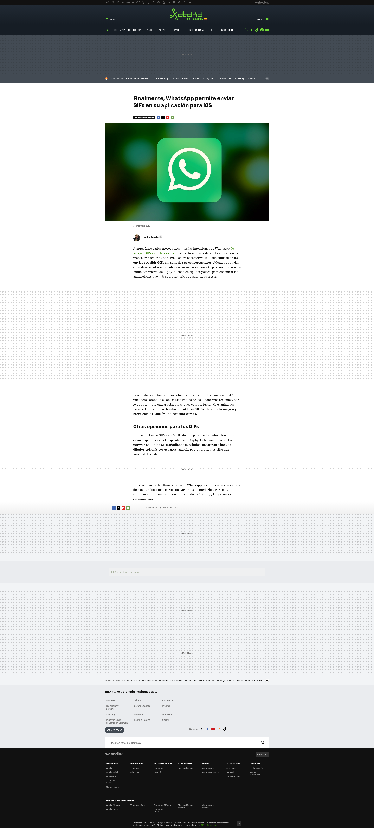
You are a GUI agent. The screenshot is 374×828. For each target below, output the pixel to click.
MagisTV (224, 680)
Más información (209, 825)
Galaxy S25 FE (209, 78)
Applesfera (111, 776)
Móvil (162, 30)
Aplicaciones (150, 507)
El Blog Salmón (256, 768)
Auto (150, 30)
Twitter (246, 30)
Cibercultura (195, 30)
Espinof (157, 772)
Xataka (109, 768)
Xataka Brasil (112, 809)
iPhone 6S (167, 714)
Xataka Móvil (112, 772)
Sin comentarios (146, 117)
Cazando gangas (142, 705)
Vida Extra (134, 772)
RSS (219, 728)
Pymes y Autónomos (255, 773)
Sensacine (159, 768)
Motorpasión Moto (210, 772)
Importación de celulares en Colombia (117, 721)
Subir (260, 754)
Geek (212, 30)
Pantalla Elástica (142, 719)
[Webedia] (114, 753)
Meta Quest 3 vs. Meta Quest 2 (202, 680)
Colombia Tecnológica (127, 30)
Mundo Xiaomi (112, 786)
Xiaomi (165, 719)
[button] (152, 237)
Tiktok (257, 30)
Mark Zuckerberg (160, 78)
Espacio (176, 30)
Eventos (166, 705)
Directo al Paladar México (186, 806)
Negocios (227, 30)
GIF (179, 507)
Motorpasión (208, 768)
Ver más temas (114, 730)
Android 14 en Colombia (172, 680)
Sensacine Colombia (159, 810)
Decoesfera (231, 772)
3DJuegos (134, 768)
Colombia (138, 714)
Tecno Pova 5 (151, 680)
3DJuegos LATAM (137, 805)
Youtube (267, 30)
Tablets (137, 700)
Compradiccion (233, 776)
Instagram (262, 30)
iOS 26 (196, 78)
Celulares (110, 700)
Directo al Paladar (186, 768)
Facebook (251, 30)
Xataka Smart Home (112, 781)
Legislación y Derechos (112, 707)
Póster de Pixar (133, 680)
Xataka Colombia (187, 15)
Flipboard (167, 117)
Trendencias (231, 768)
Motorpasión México (208, 806)
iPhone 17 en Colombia (138, 78)
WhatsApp (167, 507)
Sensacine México (162, 805)
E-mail (172, 117)
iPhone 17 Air (225, 78)
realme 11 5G (238, 680)
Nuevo (260, 19)
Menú (113, 19)
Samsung (239, 78)
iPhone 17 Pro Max (181, 78)
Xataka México (113, 805)
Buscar (262, 742)
